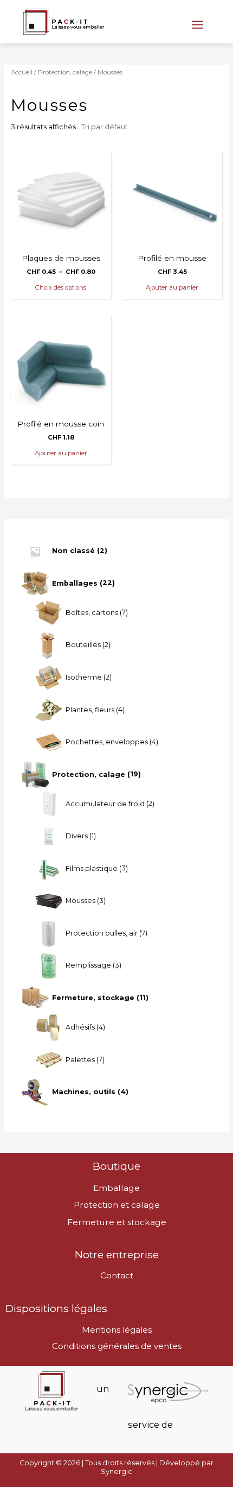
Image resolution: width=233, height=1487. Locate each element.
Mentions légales (117, 1330)
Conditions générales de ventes (117, 1346)
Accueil (22, 72)
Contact (116, 1275)
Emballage (116, 1188)
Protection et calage (117, 1205)
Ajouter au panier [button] (172, 287)
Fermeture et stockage (116, 1222)
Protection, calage (65, 72)
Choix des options (60, 287)
